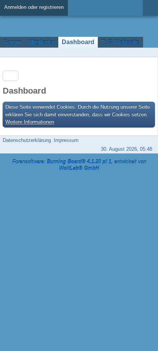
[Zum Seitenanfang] (150, 140)
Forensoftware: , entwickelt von (79, 165)
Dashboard (78, 42)
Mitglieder (41, 42)
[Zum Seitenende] (150, 52)
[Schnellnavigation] (139, 52)
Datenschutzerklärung (27, 140)
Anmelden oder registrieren (34, 7)
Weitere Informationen (29, 122)
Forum (12, 42)
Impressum (66, 140)
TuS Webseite (120, 42)
